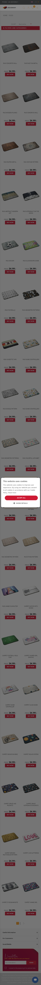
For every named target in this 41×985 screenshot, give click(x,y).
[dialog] (20, 492)
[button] (20, 503)
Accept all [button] (21, 498)
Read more (12, 493)
